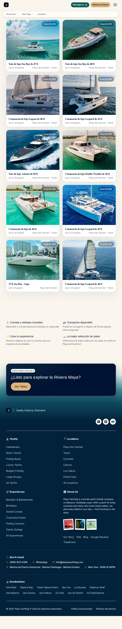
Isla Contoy (29, 592)
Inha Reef (11, 587)
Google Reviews (99, 536)
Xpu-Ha (66, 587)
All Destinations (95, 592)
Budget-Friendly (15, 470)
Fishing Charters (15, 523)
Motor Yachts (13, 452)
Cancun (67, 464)
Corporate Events (16, 517)
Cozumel (68, 458)
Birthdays (11, 505)
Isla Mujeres (12, 592)
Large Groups (13, 476)
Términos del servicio (106, 608)
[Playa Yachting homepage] (8, 410)
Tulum (66, 452)
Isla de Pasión (75, 592)
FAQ (78, 536)
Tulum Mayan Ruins (47, 587)
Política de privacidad (81, 608)
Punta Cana (69, 476)
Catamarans (12, 446)
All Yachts (11, 482)
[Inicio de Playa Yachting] (6, 4)
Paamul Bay (26, 587)
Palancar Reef (97, 587)
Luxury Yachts (14, 464)
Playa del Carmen (73, 446)
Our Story (68, 536)
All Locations (70, 482)
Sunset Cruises (14, 511)
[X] (113, 422)
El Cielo (60, 592)
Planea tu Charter (100, 4)
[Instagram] (106, 422)
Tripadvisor (69, 542)
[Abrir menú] (115, 4)
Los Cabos (69, 470)
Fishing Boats (13, 458)
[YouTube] (99, 422)
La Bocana (80, 587)
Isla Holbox (45, 592)
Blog (85, 536)
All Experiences (14, 535)
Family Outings (14, 529)
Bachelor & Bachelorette (19, 499)
